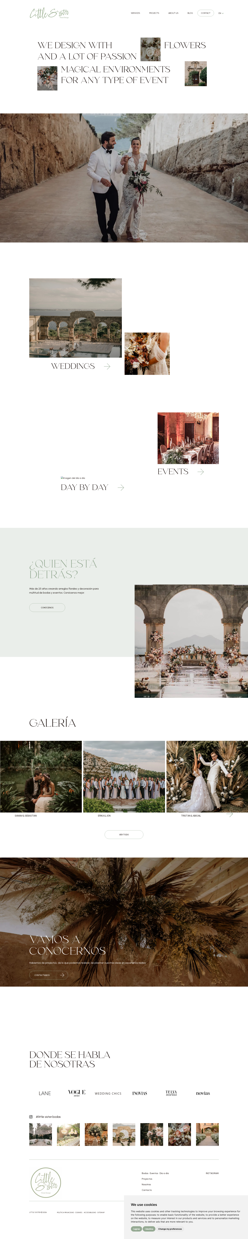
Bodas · (145, 1173)
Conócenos (47, 607)
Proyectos (147, 1179)
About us (173, 13)
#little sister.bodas (48, 1117)
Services (135, 13)
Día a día (164, 1173)
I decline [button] (149, 1229)
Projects (154, 13)
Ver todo (124, 834)
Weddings (74, 367)
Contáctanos (42, 975)
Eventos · (154, 1173)
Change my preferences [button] (170, 1229)
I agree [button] (136, 1229)
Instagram (212, 1173)
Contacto (147, 1190)
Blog (190, 13)
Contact (205, 13)
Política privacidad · (66, 1212)
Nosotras (146, 1184)
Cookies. (79, 1212)
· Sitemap (100, 1212)
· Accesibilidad (89, 1212)
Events (174, 472)
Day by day (86, 488)
